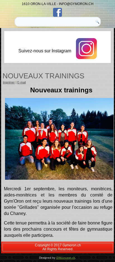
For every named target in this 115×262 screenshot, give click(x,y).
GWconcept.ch (65, 257)
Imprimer (9, 82)
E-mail (21, 82)
